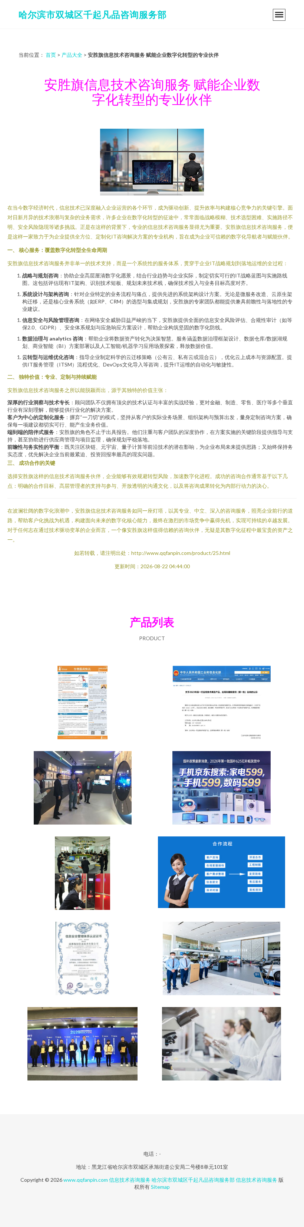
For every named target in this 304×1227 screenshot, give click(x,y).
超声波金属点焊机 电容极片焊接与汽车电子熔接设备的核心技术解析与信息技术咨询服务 (221, 874)
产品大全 (72, 55)
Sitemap (160, 1187)
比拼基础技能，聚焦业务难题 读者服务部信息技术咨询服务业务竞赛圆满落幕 (82, 874)
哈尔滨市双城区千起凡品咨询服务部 (93, 14)
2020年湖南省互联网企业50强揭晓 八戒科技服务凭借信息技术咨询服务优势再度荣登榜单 (82, 1044)
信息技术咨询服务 (130, 1180)
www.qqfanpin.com (85, 1180)
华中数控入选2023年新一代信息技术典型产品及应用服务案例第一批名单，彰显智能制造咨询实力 (221, 703)
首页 (51, 55)
